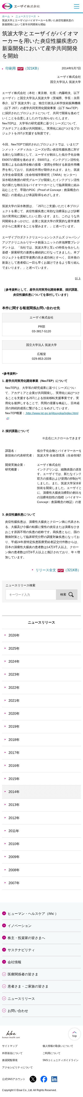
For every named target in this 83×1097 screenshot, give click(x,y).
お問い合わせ (18, 1011)
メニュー (75, 6)
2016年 (14, 765)
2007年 (14, 883)
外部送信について (12, 1053)
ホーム (6, 16)
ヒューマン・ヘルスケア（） (33, 913)
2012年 (14, 818)
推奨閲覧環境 (9, 1060)
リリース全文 (58, 570)
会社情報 (14, 962)
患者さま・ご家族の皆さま (28, 986)
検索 (63, 594)
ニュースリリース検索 (20, 585)
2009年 (14, 857)
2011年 (14, 831)
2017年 (14, 753)
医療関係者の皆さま (23, 974)
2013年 (14, 805)
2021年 (14, 700)
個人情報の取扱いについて (58, 1045)
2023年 (14, 674)
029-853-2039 (41, 358)
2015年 (14, 779)
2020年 (14, 713)
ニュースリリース (26, 16)
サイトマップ (9, 1045)
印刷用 (23, 68)
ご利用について (51, 1053)
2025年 (14, 648)
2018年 (14, 740)
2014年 (14, 792)
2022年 (14, 687)
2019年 (14, 726)
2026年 (14, 635)
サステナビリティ (21, 950)
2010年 (14, 844)
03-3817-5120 (41, 331)
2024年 (14, 661)
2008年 (14, 870)
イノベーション (19, 926)
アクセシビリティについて (17, 1067)
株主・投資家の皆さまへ (26, 938)
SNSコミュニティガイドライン (61, 1060)
